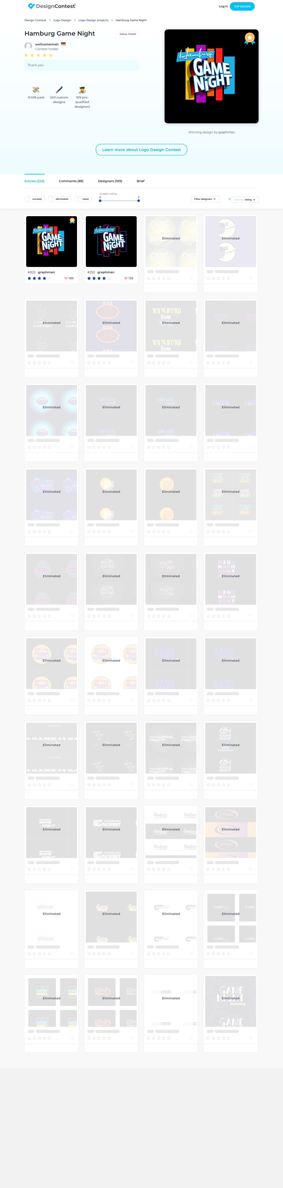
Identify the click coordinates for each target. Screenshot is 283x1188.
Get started (242, 6)
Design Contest (35, 20)
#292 (91, 272)
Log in (223, 6)
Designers (110, 181)
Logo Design (62, 20)
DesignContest (52, 6)
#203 (32, 272)
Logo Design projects (93, 20)
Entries (34, 181)
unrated (37, 199)
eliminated (62, 199)
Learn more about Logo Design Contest (141, 149)
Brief (140, 181)
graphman (227, 132)
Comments (71, 181)
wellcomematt (47, 44)
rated (85, 199)
